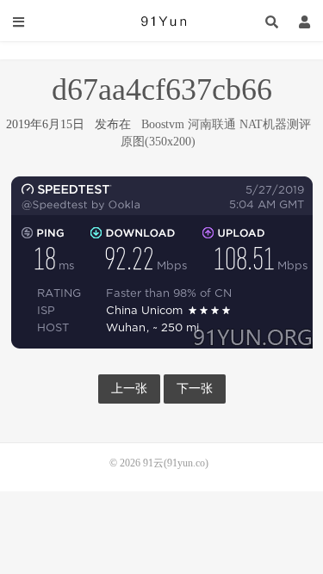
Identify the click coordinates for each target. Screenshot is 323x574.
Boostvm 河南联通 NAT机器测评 (226, 124)
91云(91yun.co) (161, 21)
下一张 (195, 388)
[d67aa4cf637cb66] (162, 261)
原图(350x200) (158, 141)
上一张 (129, 388)
